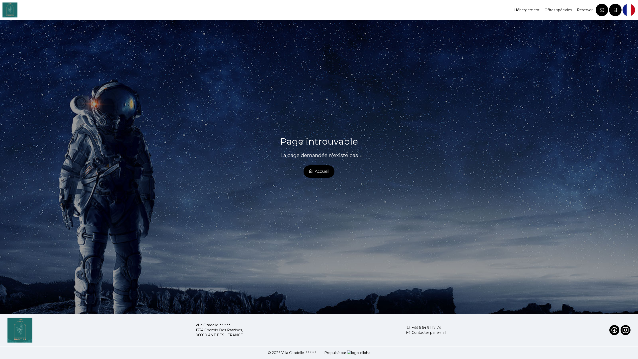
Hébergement (527, 10)
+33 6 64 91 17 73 (426, 327)
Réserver (585, 10)
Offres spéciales (558, 10)
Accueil (321, 171)
